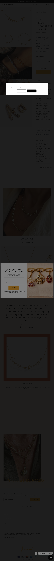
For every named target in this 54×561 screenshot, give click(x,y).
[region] (27, 89)
